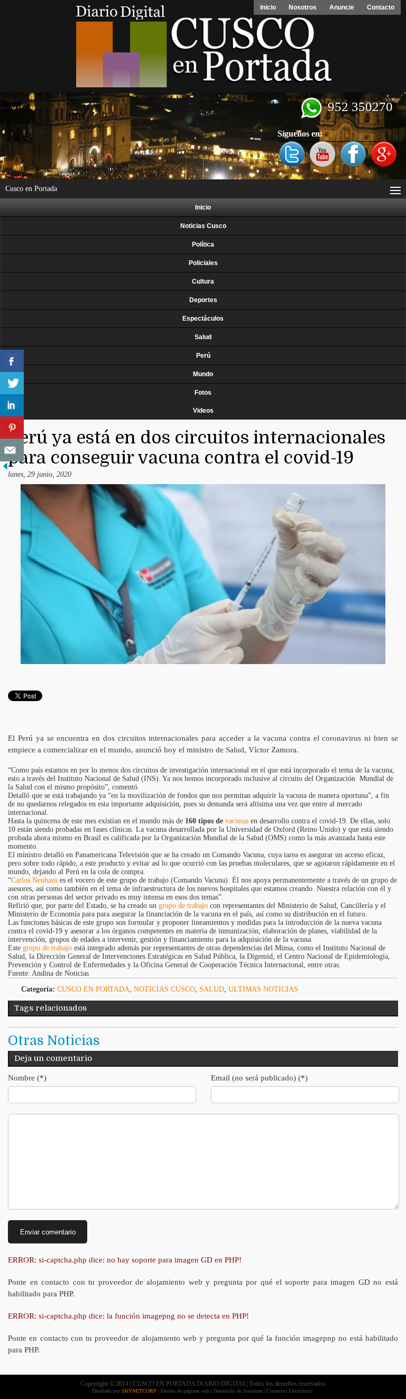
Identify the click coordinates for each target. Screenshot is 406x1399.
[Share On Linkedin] (12, 405)
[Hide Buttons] (5, 469)
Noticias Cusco (203, 226)
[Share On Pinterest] (12, 427)
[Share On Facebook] (12, 361)
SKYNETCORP (139, 1391)
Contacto (380, 7)
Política (203, 244)
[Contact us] (12, 450)
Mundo (203, 374)
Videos (203, 410)
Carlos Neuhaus (35, 880)
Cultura (203, 281)
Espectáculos (203, 318)
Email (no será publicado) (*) (259, 1078)
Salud (203, 337)
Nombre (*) (27, 1078)
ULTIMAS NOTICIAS (263, 989)
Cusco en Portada (93, 989)
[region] (203, 136)
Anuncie (341, 7)
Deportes (203, 300)
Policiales (203, 263)
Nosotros (303, 7)
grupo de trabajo (183, 906)
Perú (203, 355)
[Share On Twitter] (12, 383)
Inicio (268, 7)
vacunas (236, 821)
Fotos (203, 392)
